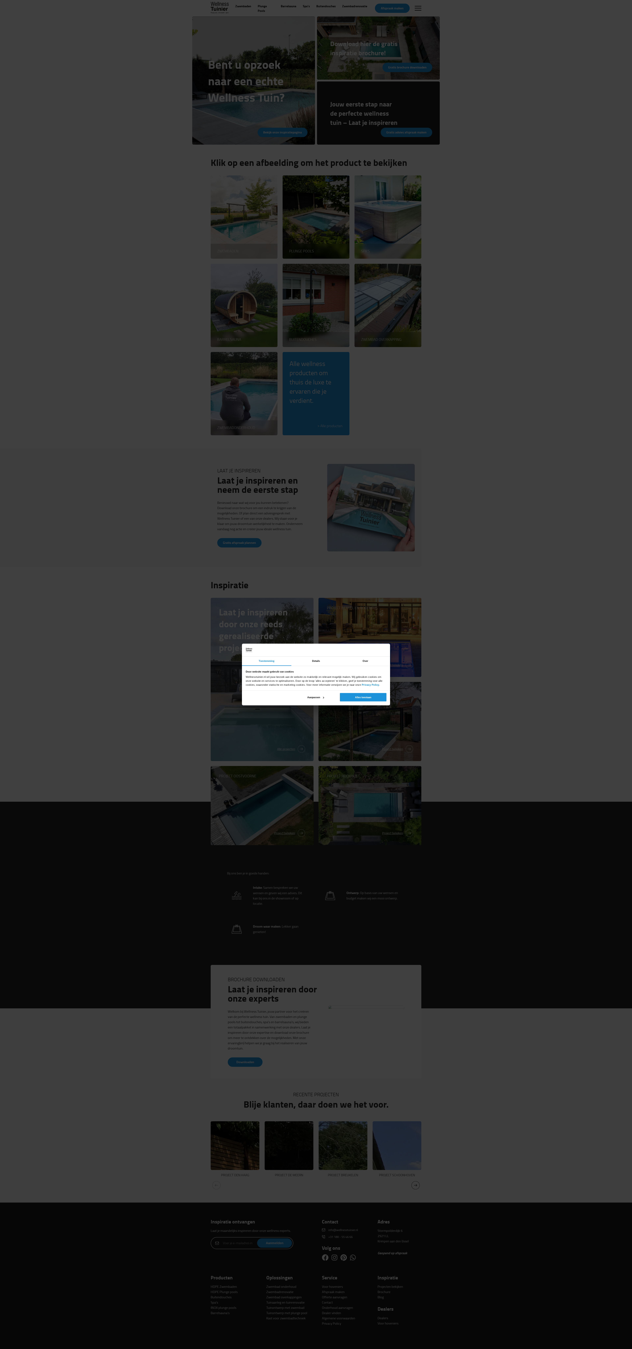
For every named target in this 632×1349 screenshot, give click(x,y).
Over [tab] (365, 660)
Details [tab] (316, 660)
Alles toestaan (363, 697)
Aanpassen (313, 697)
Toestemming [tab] (266, 660)
